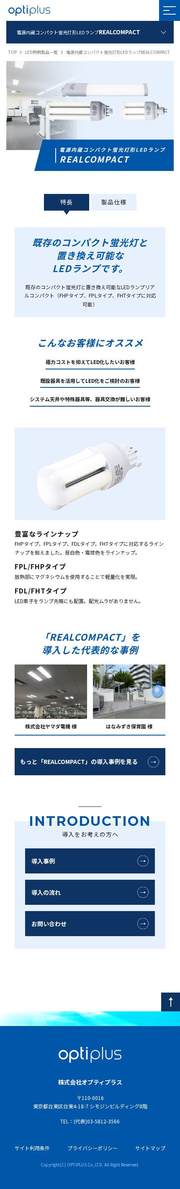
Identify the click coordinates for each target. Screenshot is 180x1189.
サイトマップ (150, 1147)
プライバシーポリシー (92, 1147)
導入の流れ (46, 892)
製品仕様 (113, 202)
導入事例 (43, 861)
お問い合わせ (49, 923)
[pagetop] (170, 1002)
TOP (12, 52)
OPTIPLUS (29, 10)
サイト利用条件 (32, 1147)
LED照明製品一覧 (41, 52)
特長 (66, 202)
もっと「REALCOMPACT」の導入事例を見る (79, 761)
